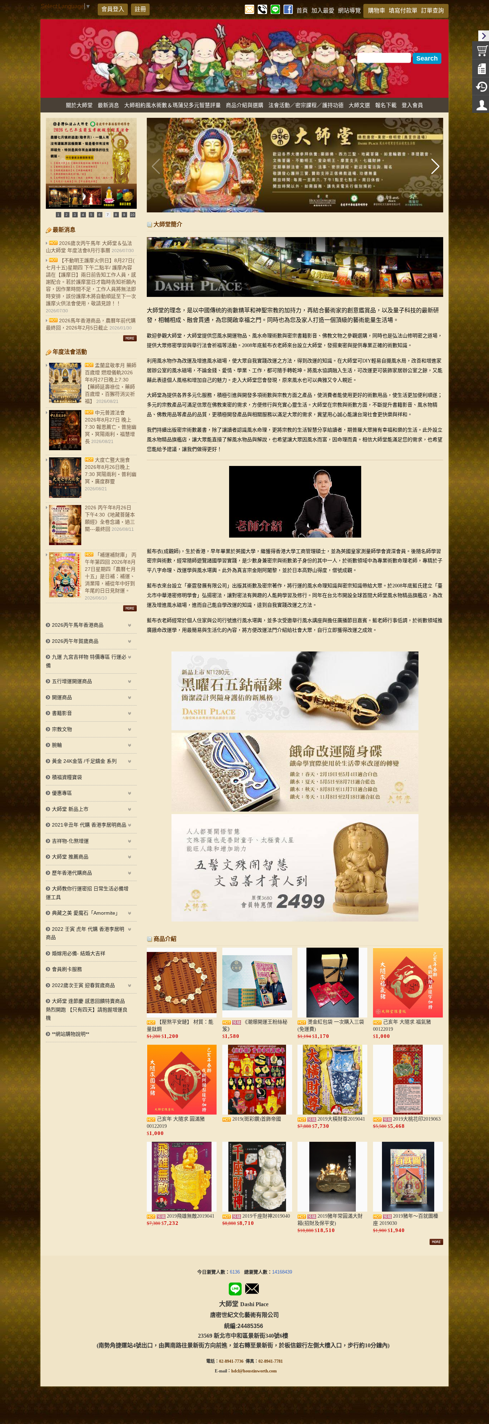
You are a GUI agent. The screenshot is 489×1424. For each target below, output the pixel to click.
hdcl (235, 1371)
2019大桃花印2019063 (416, 1119)
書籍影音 (62, 713)
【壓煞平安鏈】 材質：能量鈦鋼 (180, 1025)
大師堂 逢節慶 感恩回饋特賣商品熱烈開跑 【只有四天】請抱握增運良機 (86, 1009)
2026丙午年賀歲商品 (75, 641)
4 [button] (83, 215)
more (436, 1242)
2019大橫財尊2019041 (340, 1119)
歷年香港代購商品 (72, 873)
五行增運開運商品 (72, 681)
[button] (435, 166)
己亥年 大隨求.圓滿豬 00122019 (176, 1122)
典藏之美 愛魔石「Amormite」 (86, 913)
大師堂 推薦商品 (70, 857)
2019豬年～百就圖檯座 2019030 (405, 1219)
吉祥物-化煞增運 (70, 841)
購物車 (376, 11)
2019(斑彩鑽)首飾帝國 (256, 1119)
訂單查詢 (432, 11)
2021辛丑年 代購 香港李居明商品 (89, 825)
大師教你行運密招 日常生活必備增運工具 (87, 893)
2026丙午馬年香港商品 (77, 625)
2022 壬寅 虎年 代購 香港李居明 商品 (85, 933)
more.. (130, 338)
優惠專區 (62, 793)
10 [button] (132, 215)
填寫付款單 (403, 11)
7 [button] (108, 215)
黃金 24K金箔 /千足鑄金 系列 (84, 761)
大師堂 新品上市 (70, 809)
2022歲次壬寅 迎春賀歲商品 (83, 985)
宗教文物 (62, 729)
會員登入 (112, 9)
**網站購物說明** (70, 1034)
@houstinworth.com (258, 1371)
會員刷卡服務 (67, 969)
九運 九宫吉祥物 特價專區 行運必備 (86, 661)
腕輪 (57, 745)
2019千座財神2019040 (265, 1216)
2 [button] (67, 215)
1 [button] (58, 215)
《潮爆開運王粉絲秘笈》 (254, 1025)
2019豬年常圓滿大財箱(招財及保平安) (330, 1219)
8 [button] (116, 215)
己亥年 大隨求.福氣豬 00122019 (402, 1025)
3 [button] (75, 215)
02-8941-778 (269, 1361)
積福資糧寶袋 (67, 777)
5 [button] (91, 215)
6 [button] (99, 215)
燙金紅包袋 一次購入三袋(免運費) (330, 1025)
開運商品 (62, 697)
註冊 (140, 9)
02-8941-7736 (231, 1361)
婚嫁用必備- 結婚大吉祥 (78, 953)
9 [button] (124, 215)
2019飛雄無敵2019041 (189, 1216)
